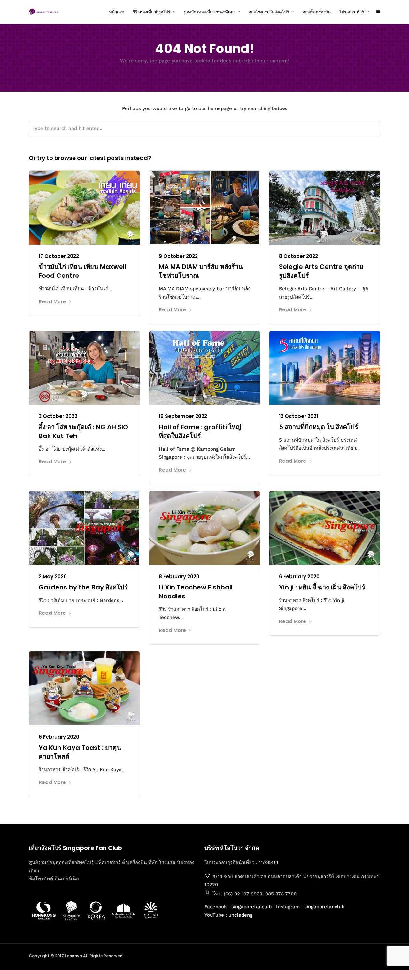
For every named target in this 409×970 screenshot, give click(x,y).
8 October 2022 (298, 256)
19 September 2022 (183, 416)
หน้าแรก (116, 12)
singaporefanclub (251, 907)
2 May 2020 (53, 576)
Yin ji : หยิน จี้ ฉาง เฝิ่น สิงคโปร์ (322, 587)
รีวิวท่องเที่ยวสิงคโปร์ (151, 12)
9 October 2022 (178, 256)
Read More (52, 301)
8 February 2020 (179, 576)
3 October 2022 (58, 416)
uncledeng (240, 915)
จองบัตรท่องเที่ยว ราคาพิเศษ (209, 12)
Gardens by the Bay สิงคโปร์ (83, 587)
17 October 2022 (59, 256)
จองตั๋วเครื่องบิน (317, 12)
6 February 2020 (299, 576)
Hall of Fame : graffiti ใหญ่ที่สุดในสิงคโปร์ (200, 431)
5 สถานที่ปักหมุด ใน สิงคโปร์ (318, 426)
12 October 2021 (298, 416)
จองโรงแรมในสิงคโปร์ (269, 12)
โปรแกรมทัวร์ (351, 12)
